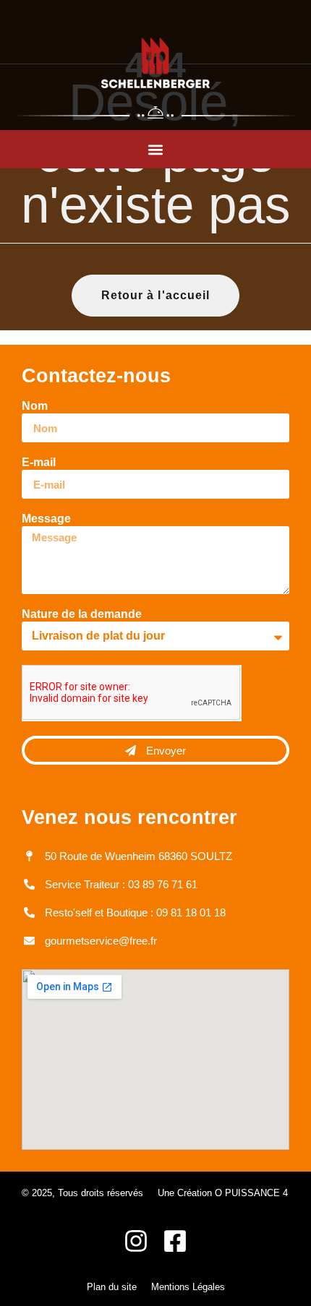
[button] (156, 149)
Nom (35, 406)
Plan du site (112, 1286)
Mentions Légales (188, 1286)
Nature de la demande (82, 614)
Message (46, 519)
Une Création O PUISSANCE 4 (223, 1192)
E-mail (39, 462)
